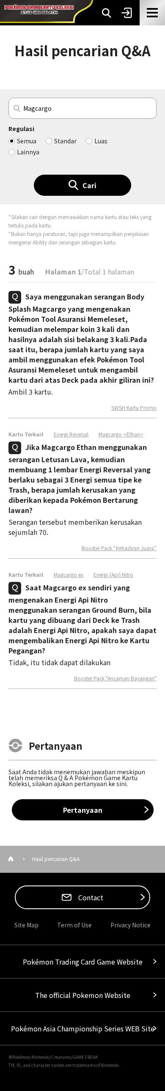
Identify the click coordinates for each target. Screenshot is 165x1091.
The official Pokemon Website (82, 995)
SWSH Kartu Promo (134, 407)
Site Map (26, 925)
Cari (89, 185)
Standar (65, 141)
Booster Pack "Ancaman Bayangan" (115, 678)
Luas (100, 141)
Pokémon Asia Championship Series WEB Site (82, 1028)
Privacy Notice (130, 925)
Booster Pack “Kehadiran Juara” (119, 548)
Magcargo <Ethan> (121, 434)
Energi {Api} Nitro (113, 574)
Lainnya (28, 152)
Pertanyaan (82, 810)
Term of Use (74, 925)
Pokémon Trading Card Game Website (83, 962)
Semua (26, 141)
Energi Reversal (71, 434)
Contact (90, 897)
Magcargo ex (68, 574)
